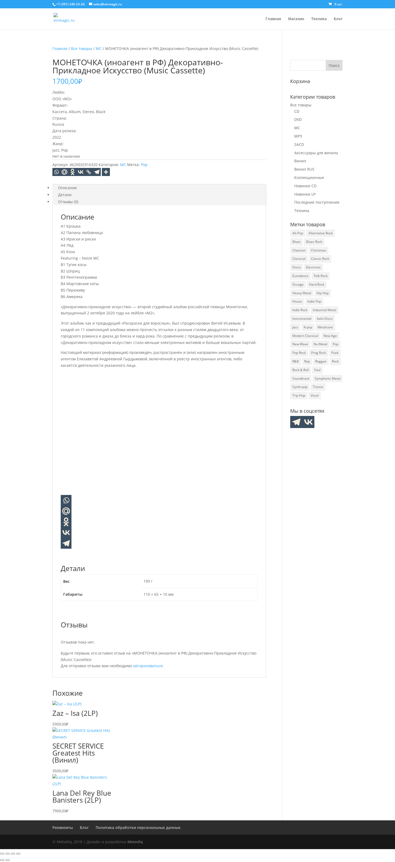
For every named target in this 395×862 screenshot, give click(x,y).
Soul (317, 370)
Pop (144, 164)
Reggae (320, 361)
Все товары (81, 48)
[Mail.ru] (66, 511)
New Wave (300, 344)
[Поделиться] (13, 853)
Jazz (295, 327)
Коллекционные (309, 177)
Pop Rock (299, 352)
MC (99, 48)
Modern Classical (305, 335)
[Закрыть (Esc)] (18, 853)
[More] (106, 172)
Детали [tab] (64, 194)
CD (296, 111)
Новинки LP (304, 194)
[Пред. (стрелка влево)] (2, 860)
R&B (295, 361)
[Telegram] (97, 172)
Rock (335, 361)
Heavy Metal (301, 293)
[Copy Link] (89, 172)
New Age (330, 335)
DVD (298, 119)
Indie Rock (299, 310)
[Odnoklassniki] (73, 172)
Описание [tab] (67, 187)
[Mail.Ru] (64, 172)
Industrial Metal (324, 310)
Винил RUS (304, 169)
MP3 (298, 136)
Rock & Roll (300, 370)
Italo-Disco (325, 318)
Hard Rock (316, 284)
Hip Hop (323, 293)
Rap (307, 361)
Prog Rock (318, 352)
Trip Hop (298, 395)
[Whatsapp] (56, 172)
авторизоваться (148, 665)
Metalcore (325, 327)
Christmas (318, 250)
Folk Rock (321, 276)
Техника (319, 19)
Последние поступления (316, 202)
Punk (335, 352)
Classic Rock (320, 258)
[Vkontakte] (81, 172)
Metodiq (135, 841)
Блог (338, 19)
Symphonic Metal (327, 378)
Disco (296, 267)
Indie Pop (314, 301)
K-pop (308, 327)
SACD (299, 144)
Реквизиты (62, 827)
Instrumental (301, 318)
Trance (318, 387)
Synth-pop (299, 387)
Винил (300, 160)
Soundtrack (300, 378)
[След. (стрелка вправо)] (7, 860)
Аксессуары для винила (316, 152)
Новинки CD (305, 185)
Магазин (296, 19)
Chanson (299, 250)
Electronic (313, 267)
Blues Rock (314, 241)
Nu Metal (320, 344)
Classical (299, 258)
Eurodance (300, 276)
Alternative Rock (320, 233)
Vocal (315, 395)
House (297, 301)
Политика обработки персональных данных (138, 827)
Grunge (298, 284)
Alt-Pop (297, 233)
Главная (273, 19)
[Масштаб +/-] (2, 853)
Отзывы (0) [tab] (68, 201)
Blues (296, 241)
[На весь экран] (7, 853)
